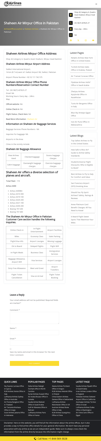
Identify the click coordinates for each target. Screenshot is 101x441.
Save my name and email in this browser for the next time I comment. (32, 353)
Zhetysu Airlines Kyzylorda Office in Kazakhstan (79, 94)
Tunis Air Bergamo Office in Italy (81, 105)
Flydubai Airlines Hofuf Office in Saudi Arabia (80, 83)
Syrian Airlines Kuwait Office (38, 394)
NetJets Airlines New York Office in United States (82, 59)
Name (13, 328)
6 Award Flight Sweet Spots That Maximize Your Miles (82, 219)
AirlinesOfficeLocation (13, 29)
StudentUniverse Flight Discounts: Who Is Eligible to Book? (82, 165)
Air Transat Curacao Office (82, 76)
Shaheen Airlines (31, 29)
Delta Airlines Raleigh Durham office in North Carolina (36, 389)
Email (13, 338)
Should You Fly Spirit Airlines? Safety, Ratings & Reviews (82, 195)
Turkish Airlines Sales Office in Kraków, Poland (81, 68)
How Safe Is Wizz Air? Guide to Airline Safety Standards (80, 153)
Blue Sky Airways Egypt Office (81, 114)
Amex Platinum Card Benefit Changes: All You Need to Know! (81, 207)
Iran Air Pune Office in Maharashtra (80, 123)
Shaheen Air (32, 119)
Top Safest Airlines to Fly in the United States (81, 142)
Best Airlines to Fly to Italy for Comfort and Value (82, 175)
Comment (15, 310)
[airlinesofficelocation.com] (13, 4)
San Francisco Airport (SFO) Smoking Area (80, 184)
